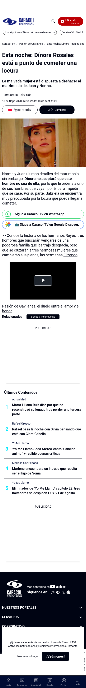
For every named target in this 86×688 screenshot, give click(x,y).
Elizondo (70, 255)
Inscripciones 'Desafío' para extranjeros (30, 32)
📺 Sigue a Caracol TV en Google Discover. (47, 225)
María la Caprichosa (25, 463)
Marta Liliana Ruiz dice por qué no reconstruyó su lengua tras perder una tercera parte (46, 409)
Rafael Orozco (21, 423)
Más (78, 684)
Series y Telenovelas (43, 316)
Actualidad (19, 399)
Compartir (60, 109)
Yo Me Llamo (20, 443)
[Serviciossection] (81, 617)
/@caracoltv (23, 110)
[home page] (18, 21)
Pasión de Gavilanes (31, 43)
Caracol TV (8, 43)
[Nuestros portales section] (81, 608)
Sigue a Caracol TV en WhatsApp (39, 214)
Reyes (71, 235)
